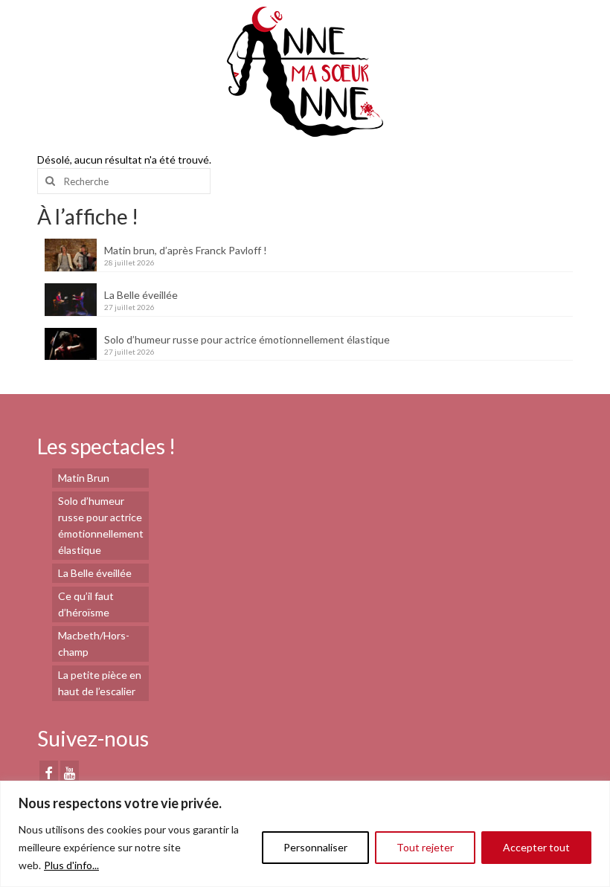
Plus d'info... (71, 865)
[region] (305, 834)
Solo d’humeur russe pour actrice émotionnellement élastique (247, 339)
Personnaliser (315, 847)
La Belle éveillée (141, 294)
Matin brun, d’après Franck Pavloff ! (185, 250)
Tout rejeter (425, 847)
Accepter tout (536, 847)
